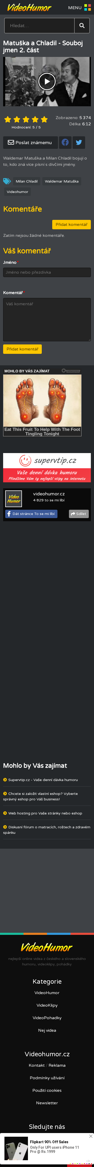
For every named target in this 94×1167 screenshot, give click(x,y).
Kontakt (37, 1065)
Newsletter (47, 1103)
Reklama (57, 1065)
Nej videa (47, 1030)
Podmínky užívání (47, 1078)
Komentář (14, 292)
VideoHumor (47, 992)
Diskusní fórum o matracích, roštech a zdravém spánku (46, 830)
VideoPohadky (47, 1018)
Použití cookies (47, 1090)
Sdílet (81, 514)
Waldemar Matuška (62, 181)
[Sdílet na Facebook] (65, 142)
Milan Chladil (27, 181)
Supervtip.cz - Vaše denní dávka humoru (43, 780)
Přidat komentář (71, 224)
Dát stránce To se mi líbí (34, 514)
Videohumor (17, 192)
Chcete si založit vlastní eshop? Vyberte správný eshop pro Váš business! (40, 796)
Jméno (11, 262)
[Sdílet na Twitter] (79, 142)
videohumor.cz (49, 494)
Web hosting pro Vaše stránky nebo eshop (45, 813)
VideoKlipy (47, 1005)
